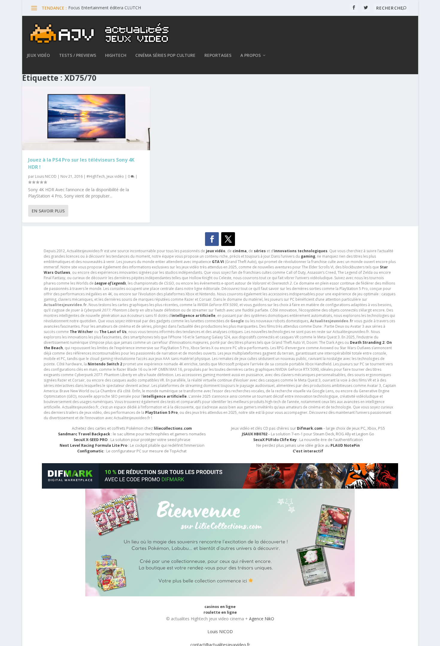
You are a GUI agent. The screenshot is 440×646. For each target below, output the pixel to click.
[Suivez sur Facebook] (212, 239)
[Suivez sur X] (228, 239)
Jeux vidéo (38, 55)
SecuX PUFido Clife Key (275, 439)
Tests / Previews (77, 55)
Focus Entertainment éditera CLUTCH (104, 7)
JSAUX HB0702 (254, 434)
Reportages (217, 55)
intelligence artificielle (165, 396)
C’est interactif (308, 451)
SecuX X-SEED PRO (91, 439)
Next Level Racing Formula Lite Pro (93, 445)
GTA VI (218, 261)
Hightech (115, 55)
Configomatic (90, 451)
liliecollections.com (173, 428)
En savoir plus (48, 211)
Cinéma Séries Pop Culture (165, 55)
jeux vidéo (215, 250)
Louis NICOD (46, 176)
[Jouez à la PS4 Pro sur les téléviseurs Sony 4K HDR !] (86, 118)
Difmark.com (309, 428)
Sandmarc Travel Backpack (84, 434)
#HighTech (96, 176)
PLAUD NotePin (345, 445)
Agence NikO (261, 618)
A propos (250, 55)
